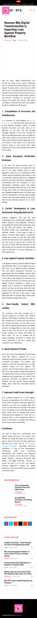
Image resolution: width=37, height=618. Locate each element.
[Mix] (25, 524)
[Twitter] (11, 524)
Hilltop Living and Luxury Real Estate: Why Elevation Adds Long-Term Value (17, 573)
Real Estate (7, 576)
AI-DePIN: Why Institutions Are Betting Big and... (23, 500)
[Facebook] (6, 524)
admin (14, 40)
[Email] (20, 524)
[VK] (30, 524)
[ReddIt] (16, 524)
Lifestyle (6, 558)
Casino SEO (18, 615)
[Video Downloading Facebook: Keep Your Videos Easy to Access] (8, 487)
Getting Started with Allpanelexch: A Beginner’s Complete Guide (17, 564)
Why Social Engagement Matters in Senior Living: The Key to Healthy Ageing (17, 554)
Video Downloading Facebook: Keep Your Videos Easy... (22, 487)
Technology (7, 40)
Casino (6, 547)
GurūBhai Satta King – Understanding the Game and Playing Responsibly (17, 544)
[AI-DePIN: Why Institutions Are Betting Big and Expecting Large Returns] (8, 500)
